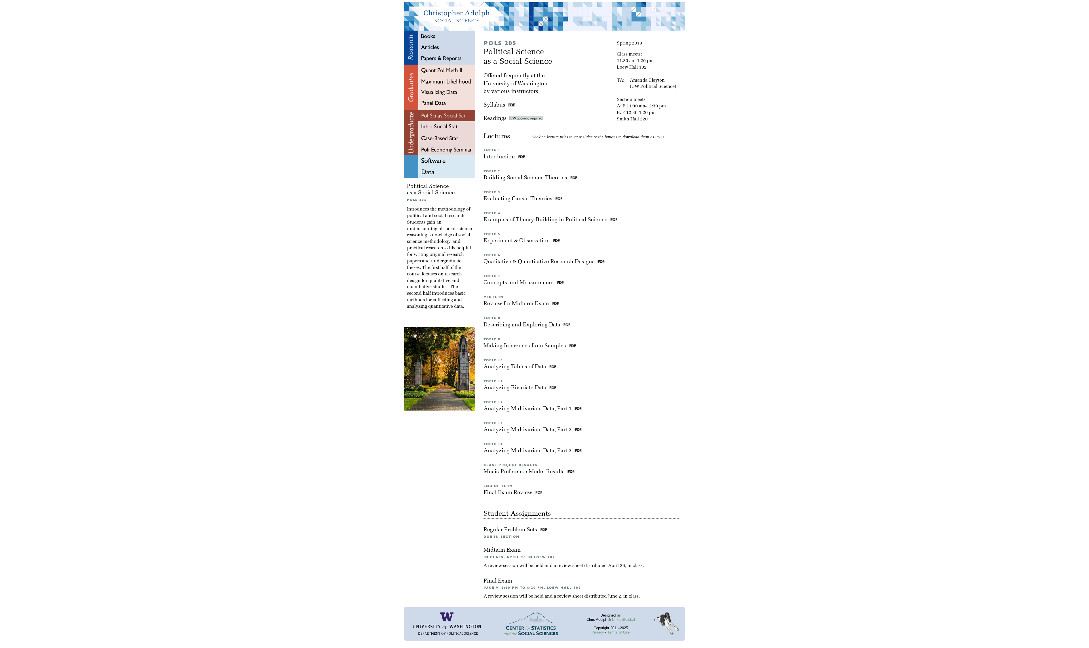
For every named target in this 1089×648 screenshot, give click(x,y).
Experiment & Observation (517, 241)
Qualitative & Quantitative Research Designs (540, 262)
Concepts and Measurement (519, 283)
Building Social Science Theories (526, 178)
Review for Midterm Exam (517, 304)
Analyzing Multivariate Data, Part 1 (528, 409)
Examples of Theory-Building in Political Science (546, 220)
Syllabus (494, 105)
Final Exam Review (509, 493)
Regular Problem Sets (511, 530)
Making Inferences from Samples (525, 346)
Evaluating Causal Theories (519, 199)
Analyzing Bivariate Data (516, 388)
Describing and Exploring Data (523, 325)
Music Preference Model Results (525, 472)
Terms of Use (618, 632)
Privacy (598, 632)
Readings (496, 118)
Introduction (500, 157)
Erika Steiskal (623, 619)
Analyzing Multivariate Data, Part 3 (528, 451)
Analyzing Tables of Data (516, 367)
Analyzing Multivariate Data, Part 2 (528, 430)
